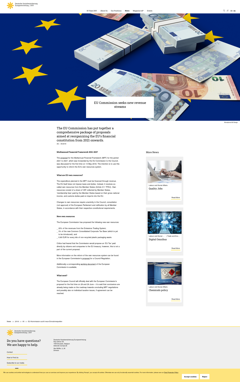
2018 (17, 321)
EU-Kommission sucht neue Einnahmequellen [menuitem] (45, 321)
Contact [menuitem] (10, 352)
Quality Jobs (156, 188)
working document (88, 264)
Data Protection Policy (171, 372)
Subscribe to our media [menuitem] (15, 363)
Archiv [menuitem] (135, 5)
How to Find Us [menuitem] (12, 357)
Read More (176, 197)
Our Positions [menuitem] (116, 11)
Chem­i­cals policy (158, 290)
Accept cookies (190, 376)
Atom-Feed (227, 10)
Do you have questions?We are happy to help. (24, 343)
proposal (64, 157)
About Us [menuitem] (104, 11)
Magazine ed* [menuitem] (138, 11)
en (235, 11)
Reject (204, 376)
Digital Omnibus (158, 239)
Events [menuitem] (149, 11)
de (231, 11)
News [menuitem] (127, 11)
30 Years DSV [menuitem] (92, 11)
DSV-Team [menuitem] (104, 5)
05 (23, 321)
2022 (127, 5)
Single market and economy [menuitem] (122, 5)
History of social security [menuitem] (96, 5)
